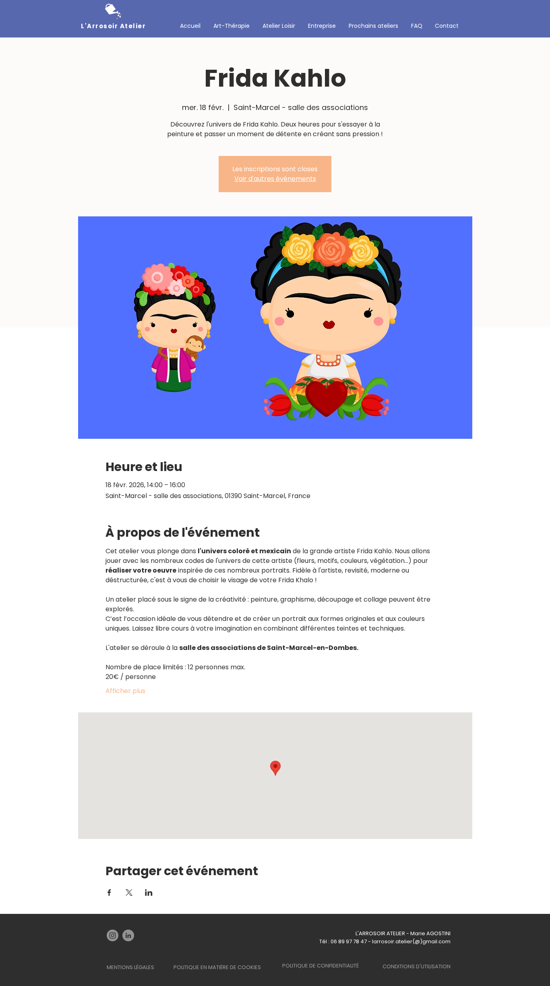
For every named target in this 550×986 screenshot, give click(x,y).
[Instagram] (112, 935)
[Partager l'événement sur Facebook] (109, 892)
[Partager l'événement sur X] (129, 892)
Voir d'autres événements (275, 178)
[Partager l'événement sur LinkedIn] (149, 892)
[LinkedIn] (128, 935)
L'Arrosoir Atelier (113, 26)
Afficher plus (125, 691)
